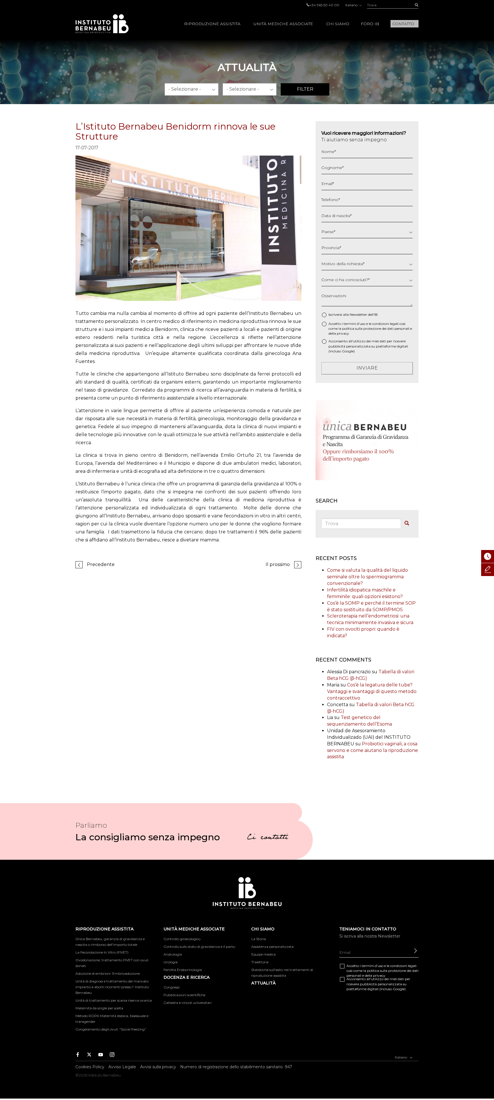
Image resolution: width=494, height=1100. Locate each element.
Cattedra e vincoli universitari (188, 1002)
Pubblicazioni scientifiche (184, 995)
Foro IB (370, 23)
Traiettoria (259, 962)
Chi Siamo (337, 23)
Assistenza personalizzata (272, 946)
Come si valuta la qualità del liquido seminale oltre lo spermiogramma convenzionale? (367, 576)
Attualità (263, 983)
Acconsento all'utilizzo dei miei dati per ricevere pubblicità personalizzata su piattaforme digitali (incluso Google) (368, 346)
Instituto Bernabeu (102, 23)
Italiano (351, 5)
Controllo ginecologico (182, 939)
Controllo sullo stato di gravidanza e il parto (199, 946)
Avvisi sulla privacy (158, 1066)
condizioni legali (385, 323)
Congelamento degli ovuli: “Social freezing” (110, 1029)
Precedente (101, 564)
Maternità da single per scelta (99, 1008)
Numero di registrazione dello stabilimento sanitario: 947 (236, 1066)
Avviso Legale (122, 1066)
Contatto (403, 23)
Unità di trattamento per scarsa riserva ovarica (113, 1000)
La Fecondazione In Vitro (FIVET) (101, 952)
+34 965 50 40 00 (324, 5)
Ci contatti (267, 838)
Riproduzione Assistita (212, 23)
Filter (305, 89)
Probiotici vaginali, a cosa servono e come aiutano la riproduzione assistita (372, 750)
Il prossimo (278, 564)
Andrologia (173, 954)
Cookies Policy (89, 1066)
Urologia (171, 962)
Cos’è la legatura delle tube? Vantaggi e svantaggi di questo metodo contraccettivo (372, 691)
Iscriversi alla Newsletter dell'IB (353, 314)
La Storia (258, 939)
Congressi (172, 987)
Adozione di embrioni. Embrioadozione (107, 973)
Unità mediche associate (283, 23)
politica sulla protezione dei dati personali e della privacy (382, 973)
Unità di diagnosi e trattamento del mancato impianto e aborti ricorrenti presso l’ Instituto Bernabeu (112, 987)
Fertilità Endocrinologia (183, 970)
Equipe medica (263, 954)
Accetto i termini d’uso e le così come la (370, 328)
